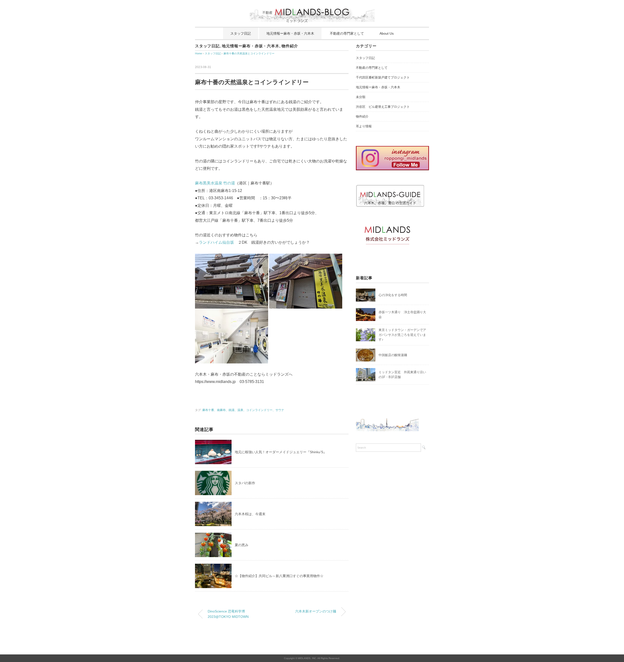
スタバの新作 (245, 483)
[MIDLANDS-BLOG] (312, 6)
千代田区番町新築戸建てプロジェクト (383, 77)
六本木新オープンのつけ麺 (315, 611)
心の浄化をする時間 (393, 295)
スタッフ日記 (240, 33)
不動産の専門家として (347, 33)
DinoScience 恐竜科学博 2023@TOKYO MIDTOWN (228, 614)
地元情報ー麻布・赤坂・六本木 (290, 33)
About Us (387, 33)
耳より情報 (364, 126)
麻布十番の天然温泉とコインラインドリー (249, 53)
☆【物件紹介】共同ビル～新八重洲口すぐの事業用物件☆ (279, 576)
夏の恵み (241, 545)
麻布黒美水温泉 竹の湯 (215, 183)
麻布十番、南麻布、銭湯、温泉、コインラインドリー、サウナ (243, 410)
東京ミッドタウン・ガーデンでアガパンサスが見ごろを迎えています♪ (402, 334)
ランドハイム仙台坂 (216, 242)
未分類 (360, 97)
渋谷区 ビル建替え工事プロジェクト (383, 107)
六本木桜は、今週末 (250, 514)
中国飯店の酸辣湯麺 (393, 355)
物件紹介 (290, 46)
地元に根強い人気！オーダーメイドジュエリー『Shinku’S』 (281, 452)
